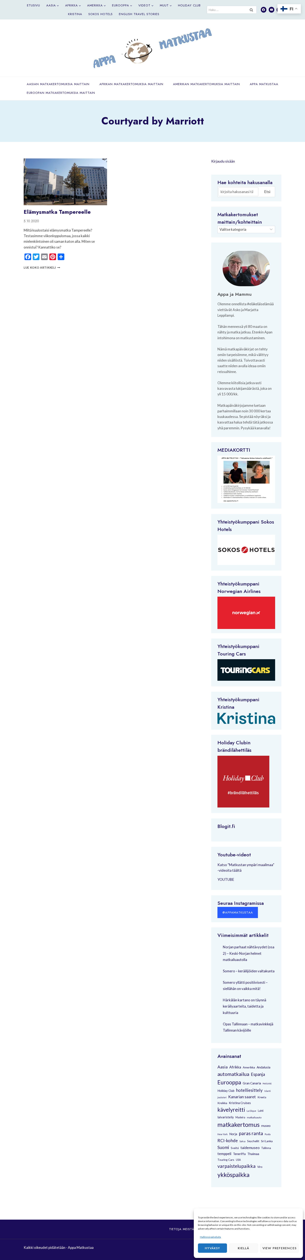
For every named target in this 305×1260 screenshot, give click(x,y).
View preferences (279, 1248)
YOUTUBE (225, 879)
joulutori (222, 1097)
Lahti (261, 1110)
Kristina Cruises (240, 1103)
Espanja (258, 1074)
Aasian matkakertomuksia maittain (58, 84)
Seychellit (253, 1141)
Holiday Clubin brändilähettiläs (234, 746)
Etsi (267, 191)
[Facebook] (263, 9)
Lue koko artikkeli (42, 267)
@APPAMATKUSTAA (237, 912)
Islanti (267, 1091)
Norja (233, 1134)
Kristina (75, 14)
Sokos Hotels (100, 14)
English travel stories (139, 14)
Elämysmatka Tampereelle (57, 212)
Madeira (240, 1117)
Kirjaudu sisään (223, 161)
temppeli (224, 1153)
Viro (259, 1166)
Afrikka (235, 1067)
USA (238, 1159)
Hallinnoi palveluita (210, 1236)
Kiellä (243, 1248)
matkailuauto (254, 1117)
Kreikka (222, 1103)
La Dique (251, 1110)
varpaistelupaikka (236, 1166)
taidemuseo (250, 1147)
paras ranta (251, 1133)
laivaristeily (225, 1117)
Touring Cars (231, 653)
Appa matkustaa (264, 84)
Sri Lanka (267, 1141)
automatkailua (233, 1074)
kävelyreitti (231, 1109)
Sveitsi (235, 1148)
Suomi (223, 1147)
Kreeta (261, 1097)
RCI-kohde (227, 1140)
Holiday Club (189, 5)
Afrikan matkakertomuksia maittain (131, 84)
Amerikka (249, 1067)
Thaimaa (253, 1154)
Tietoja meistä (181, 1229)
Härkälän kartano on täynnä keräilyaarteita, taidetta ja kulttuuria (244, 1006)
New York (222, 1134)
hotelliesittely (249, 1090)
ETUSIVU (33, 5)
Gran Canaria (252, 1083)
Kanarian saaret (242, 1096)
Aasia (222, 1066)
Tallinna (266, 1148)
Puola (268, 1134)
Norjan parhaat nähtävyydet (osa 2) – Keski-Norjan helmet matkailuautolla (248, 953)
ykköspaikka (233, 1174)
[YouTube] (271, 9)
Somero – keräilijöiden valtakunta (248, 971)
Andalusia (263, 1067)
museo (266, 1125)
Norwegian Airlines (239, 591)
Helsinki (267, 1083)
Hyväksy (212, 1248)
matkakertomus (238, 1124)
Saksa (242, 1141)
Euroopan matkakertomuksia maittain (61, 93)
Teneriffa (239, 1154)
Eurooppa (229, 1082)
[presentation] (65, 181)
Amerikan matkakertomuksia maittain (206, 84)
